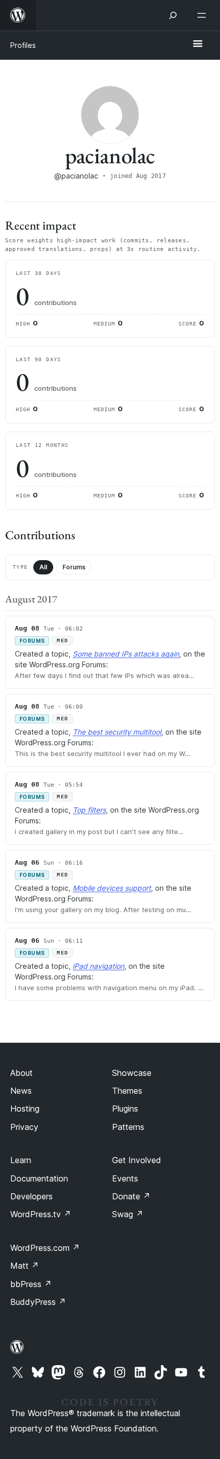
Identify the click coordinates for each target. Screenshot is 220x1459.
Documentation (39, 1178)
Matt (24, 1266)
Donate (131, 1196)
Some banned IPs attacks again (126, 653)
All (43, 567)
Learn (20, 1160)
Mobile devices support (112, 888)
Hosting (24, 1108)
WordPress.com (45, 1248)
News (21, 1091)
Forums (73, 567)
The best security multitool (117, 731)
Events (125, 1178)
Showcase (131, 1073)
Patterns (128, 1127)
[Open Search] (173, 15)
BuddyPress (38, 1302)
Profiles (23, 45)
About (21, 1073)
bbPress (31, 1284)
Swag (127, 1214)
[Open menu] (203, 15)
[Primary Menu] (197, 44)
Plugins (125, 1108)
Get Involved (136, 1160)
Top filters (89, 810)
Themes (127, 1091)
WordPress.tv (40, 1214)
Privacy (24, 1127)
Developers (31, 1196)
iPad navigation (98, 966)
